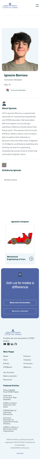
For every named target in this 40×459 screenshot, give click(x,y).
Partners (27, 356)
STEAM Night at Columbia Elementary (9, 412)
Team (5, 360)
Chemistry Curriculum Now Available (10, 397)
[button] (37, 5)
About (5, 356)
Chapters (27, 360)
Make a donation (10, 376)
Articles (6, 363)
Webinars (27, 367)
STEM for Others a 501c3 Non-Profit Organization (10, 429)
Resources (7, 380)
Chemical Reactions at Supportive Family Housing (10, 420)
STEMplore (7, 367)
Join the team (8, 372)
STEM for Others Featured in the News (10, 405)
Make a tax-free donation (20, 303)
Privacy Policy (20, 453)
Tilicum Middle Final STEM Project (11, 391)
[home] (10, 6)
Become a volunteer (20, 311)
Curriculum (28, 363)
